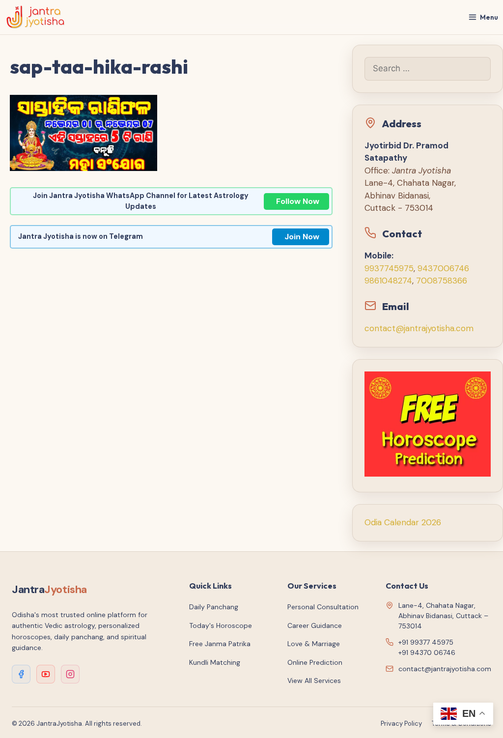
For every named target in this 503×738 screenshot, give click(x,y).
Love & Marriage (313, 643)
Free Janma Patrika (220, 643)
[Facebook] (21, 674)
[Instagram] (70, 674)
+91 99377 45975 (425, 642)
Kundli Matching (214, 662)
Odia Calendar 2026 (402, 522)
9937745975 (389, 268)
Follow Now (297, 201)
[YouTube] (45, 674)
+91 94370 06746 (426, 652)
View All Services (314, 680)
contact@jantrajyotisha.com (419, 328)
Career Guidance (314, 625)
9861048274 (388, 280)
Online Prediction (314, 662)
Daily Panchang (213, 606)
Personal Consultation (323, 606)
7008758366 (441, 280)
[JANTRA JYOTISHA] (35, 17)
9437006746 (443, 268)
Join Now (301, 236)
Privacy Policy (401, 723)
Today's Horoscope (220, 625)
